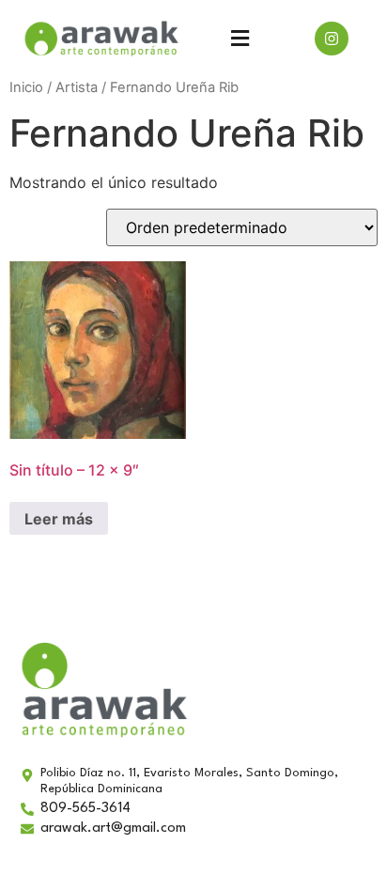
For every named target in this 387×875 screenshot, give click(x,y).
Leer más (58, 518)
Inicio (26, 87)
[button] (239, 38)
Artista (76, 87)
